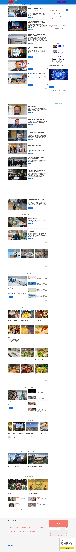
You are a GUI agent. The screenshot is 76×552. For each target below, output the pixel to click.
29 (61, 535)
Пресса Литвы (32, 531)
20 (56, 533)
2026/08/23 (30, 215)
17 (66, 532)
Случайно (15, 512)
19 (53, 533)
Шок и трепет (11, 402)
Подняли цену (31, 231)
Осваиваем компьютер (26, 260)
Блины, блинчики (38, 336)
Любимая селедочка (12, 359)
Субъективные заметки (16, 423)
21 (58, 533)
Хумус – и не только (25, 320)
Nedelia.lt (9, 522)
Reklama (55, 1)
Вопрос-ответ (41, 527)
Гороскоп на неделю (54, 69)
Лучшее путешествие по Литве (14, 466)
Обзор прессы (12, 531)
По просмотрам (21, 512)
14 (58, 532)
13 (56, 532)
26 (53, 535)
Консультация (11, 217)
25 (50, 535)
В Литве (10, 527)
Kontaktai (50, 1)
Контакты (13, 522)
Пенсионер (11, 277)
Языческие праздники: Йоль (40, 504)
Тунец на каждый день (12, 320)
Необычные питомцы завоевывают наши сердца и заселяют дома (41, 410)
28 (58, 535)
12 (53, 532)
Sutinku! (67, 548)
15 (61, 532)
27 (56, 535)
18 (50, 533)
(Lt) (65, 1)
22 (61, 533)
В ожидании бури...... (25, 433)
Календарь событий (12, 479)
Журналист (18, 217)
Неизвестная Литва (12, 454)
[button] (10, 428)
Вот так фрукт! (24, 359)
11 (50, 532)
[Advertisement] (28, 96)
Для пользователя (59, 93)
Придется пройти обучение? (40, 260)
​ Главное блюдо (24, 375)
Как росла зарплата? (32, 218)
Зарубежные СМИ (23, 531)
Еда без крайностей (39, 320)
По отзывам (10, 512)
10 (66, 530)
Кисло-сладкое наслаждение (41, 375)
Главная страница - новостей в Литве (15, 4)
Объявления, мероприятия (15, 390)
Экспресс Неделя (10, 310)
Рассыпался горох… (25, 336)
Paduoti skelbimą (60, 1)
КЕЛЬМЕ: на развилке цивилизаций (35, 466)
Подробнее (31, 17)
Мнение (30, 527)
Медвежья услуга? (12, 260)
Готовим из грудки (11, 375)
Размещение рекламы (19, 522)
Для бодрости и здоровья (40, 359)
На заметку (24, 527)
